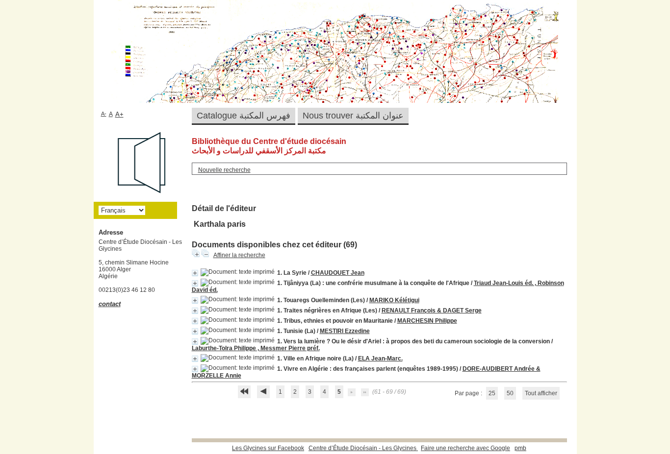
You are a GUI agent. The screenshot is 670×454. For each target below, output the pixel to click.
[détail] (195, 273)
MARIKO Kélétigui (394, 300)
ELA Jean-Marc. (380, 358)
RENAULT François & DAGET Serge (432, 310)
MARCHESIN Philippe (427, 320)
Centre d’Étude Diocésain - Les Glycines (363, 448)
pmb (520, 448)
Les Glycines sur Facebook (268, 448)
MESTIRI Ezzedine (345, 331)
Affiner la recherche (239, 255)
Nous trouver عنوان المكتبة (353, 115)
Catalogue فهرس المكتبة (243, 115)
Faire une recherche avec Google (465, 448)
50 (510, 393)
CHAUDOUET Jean (337, 272)
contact (110, 304)
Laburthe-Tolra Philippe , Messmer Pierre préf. (256, 348)
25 (492, 393)
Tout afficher (541, 393)
